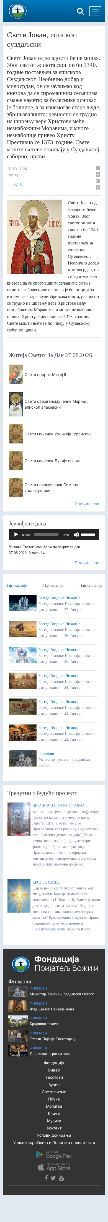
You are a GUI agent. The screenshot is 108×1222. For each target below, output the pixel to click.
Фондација (54, 1062)
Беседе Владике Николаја (59, 598)
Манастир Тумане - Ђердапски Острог (62, 994)
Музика (54, 1120)
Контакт (54, 1128)
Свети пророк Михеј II (45, 374)
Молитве (54, 1106)
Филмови (46, 753)
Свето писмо (54, 1091)
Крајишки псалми (45, 1024)
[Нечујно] (76, 534)
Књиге (54, 1113)
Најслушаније (90, 585)
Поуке (54, 1099)
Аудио (54, 1084)
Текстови (54, 1077)
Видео (54, 1070)
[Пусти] (16, 534)
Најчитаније (53, 585)
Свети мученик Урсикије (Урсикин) (58, 433)
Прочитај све (87, 503)
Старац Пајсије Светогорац (52, 1039)
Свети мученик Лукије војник (52, 460)
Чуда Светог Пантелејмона (52, 1009)
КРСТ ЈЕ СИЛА (45, 882)
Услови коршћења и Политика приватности (54, 1142)
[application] (54, 534)
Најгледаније (16, 585)
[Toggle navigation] (95, 11)
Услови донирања (54, 1135)
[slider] (88, 534)
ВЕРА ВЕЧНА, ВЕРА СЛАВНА (58, 806)
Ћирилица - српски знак (50, 1054)
